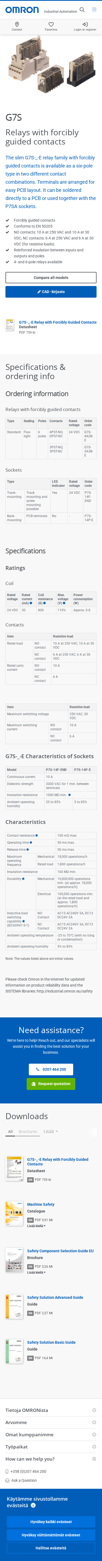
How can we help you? (30, 1459)
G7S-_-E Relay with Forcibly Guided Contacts (57, 1161)
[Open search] (82, 10)
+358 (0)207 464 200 (28, 1471)
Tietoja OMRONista (26, 1410)
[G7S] (51, 66)
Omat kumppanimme (29, 1434)
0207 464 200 (54, 1069)
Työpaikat (16, 1447)
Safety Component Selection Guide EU (60, 1251)
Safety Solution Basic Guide (51, 1342)
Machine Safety (40, 1204)
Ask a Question (24, 1480)
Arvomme (16, 1422)
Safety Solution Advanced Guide (55, 1297)
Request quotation (54, 1084)
